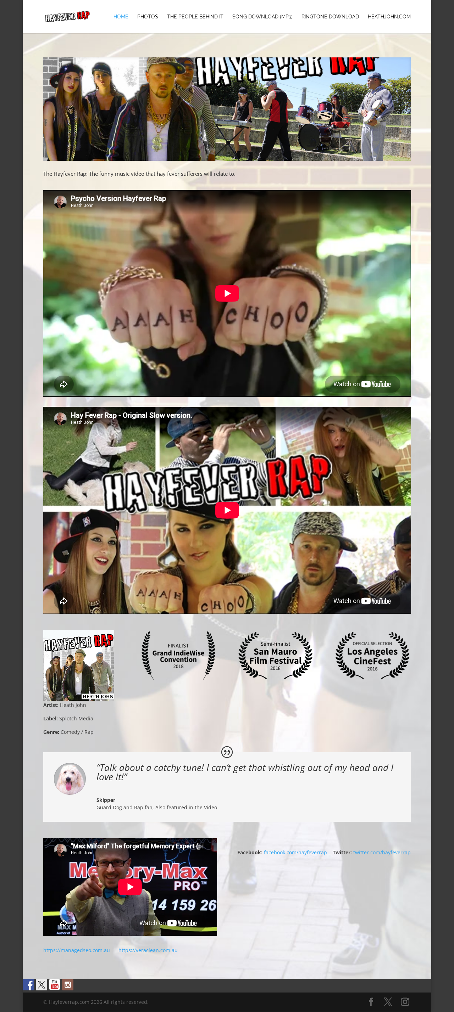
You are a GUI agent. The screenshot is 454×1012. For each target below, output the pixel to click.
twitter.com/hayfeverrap (382, 852)
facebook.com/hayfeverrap (298, 852)
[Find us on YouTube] (54, 984)
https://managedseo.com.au (76, 950)
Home (121, 16)
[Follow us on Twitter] (41, 984)
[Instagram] (405, 1002)
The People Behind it (195, 16)
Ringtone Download (330, 16)
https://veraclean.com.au (148, 950)
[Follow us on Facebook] (28, 984)
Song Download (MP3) (262, 16)
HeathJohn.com (389, 16)
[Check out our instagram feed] (67, 984)
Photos (147, 16)
